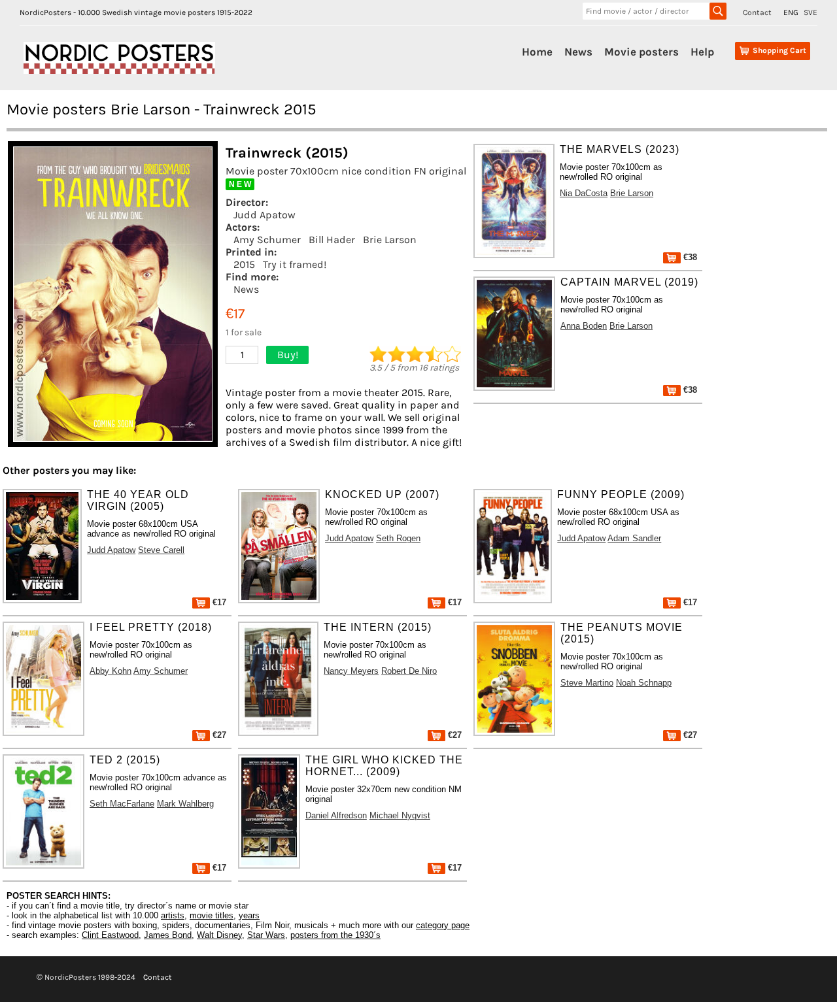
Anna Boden (583, 326)
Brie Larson (390, 239)
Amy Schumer (267, 239)
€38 (689, 257)
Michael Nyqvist (399, 815)
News (578, 51)
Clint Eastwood (110, 935)
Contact (757, 12)
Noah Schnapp (644, 683)
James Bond (168, 935)
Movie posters (641, 51)
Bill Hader (332, 239)
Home (537, 51)
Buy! (287, 354)
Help (702, 51)
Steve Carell (161, 550)
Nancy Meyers (351, 671)
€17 (218, 602)
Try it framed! (294, 264)
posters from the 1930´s (335, 935)
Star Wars (266, 935)
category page (443, 925)
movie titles (211, 915)
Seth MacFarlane (122, 804)
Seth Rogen (398, 538)
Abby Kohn (110, 671)
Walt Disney (219, 935)
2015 (244, 264)
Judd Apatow (264, 215)
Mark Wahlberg (185, 804)
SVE (810, 12)
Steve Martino (586, 683)
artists (172, 915)
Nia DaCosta (583, 193)
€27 (218, 735)
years (249, 915)
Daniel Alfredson (336, 815)
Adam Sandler (634, 538)
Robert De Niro (409, 671)
